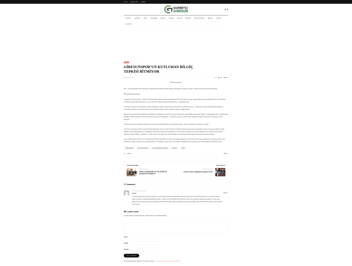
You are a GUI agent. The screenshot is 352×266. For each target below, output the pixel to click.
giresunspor (129, 148)
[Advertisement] (176, 44)
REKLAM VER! (134, 1)
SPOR (145, 18)
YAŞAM (171, 18)
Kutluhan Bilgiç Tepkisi (160, 148)
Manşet (174, 148)
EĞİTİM (188, 18)
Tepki (183, 148)
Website (126, 249)
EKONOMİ (154, 18)
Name (126, 237)
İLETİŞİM (143, 1)
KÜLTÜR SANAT (199, 18)
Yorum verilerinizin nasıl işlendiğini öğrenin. (168, 261)
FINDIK (218, 18)
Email (126, 243)
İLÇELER (128, 24)
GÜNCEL (128, 18)
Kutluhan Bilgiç (143, 148)
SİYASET (137, 18)
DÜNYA (163, 18)
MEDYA (210, 18)
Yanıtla (225, 192)
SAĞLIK (179, 18)
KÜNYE (126, 1)
